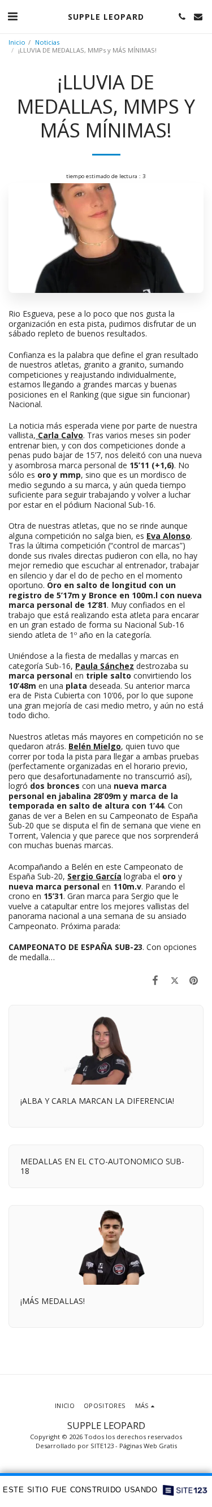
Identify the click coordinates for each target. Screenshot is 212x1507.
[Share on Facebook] (155, 980)
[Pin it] (194, 980)
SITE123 (102, 1445)
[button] (12, 16)
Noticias (47, 42)
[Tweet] (174, 980)
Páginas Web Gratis (148, 1445)
